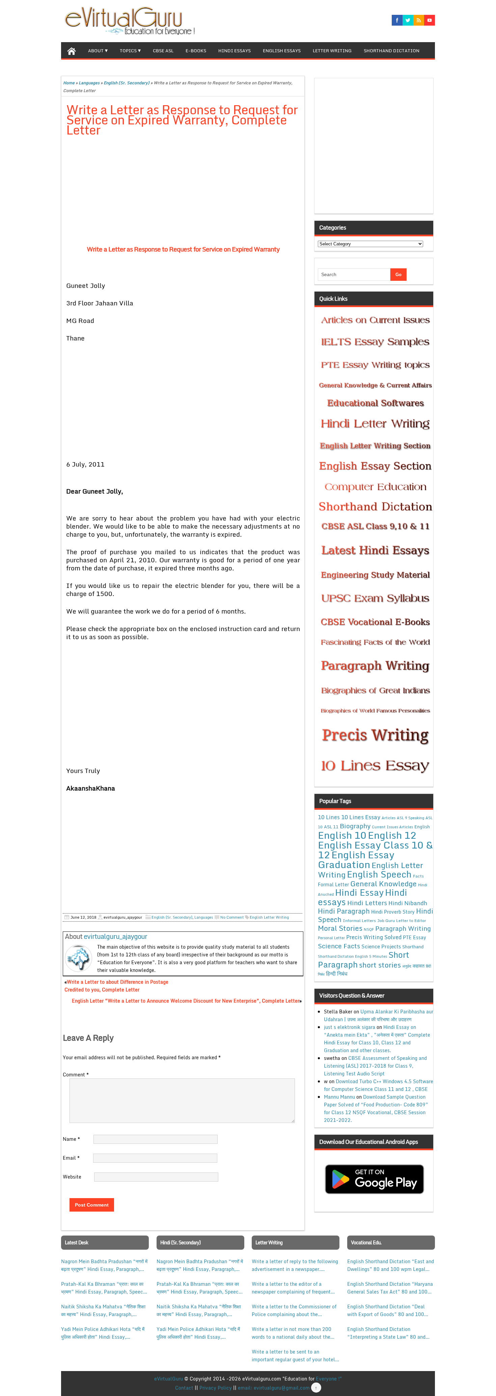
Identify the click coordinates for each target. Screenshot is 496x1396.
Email (71, 1158)
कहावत (418, 966)
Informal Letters (359, 920)
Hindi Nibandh (407, 903)
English (422, 826)
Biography (355, 826)
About (96, 50)
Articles (388, 818)
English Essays (282, 50)
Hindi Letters (367, 902)
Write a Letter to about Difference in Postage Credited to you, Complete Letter (116, 985)
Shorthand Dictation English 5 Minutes (352, 956)
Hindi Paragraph (344, 911)
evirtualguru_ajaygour (115, 936)
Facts (418, 875)
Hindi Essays (234, 50)
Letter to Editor (411, 920)
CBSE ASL (163, 50)
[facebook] (397, 20)
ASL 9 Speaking (410, 818)
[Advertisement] (183, 192)
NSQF (369, 929)
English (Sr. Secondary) (126, 83)
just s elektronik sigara (349, 1027)
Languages (89, 83)
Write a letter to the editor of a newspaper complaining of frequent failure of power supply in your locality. (291, 1288)
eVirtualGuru (168, 1379)
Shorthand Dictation (391, 50)
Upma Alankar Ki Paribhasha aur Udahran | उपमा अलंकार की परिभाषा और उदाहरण (378, 1015)
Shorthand (413, 946)
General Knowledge (383, 883)
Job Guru (386, 920)
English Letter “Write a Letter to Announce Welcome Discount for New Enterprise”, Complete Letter (185, 1001)
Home (69, 83)
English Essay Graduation (356, 859)
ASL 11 (331, 826)
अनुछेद (406, 966)
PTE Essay (414, 937)
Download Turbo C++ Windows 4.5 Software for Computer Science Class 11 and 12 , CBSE (378, 1085)
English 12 (392, 835)
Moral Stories (340, 928)
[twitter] (408, 20)
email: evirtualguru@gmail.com (274, 1388)
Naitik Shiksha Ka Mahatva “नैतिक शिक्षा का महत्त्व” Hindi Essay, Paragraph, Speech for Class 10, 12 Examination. (103, 1310)
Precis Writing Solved (374, 937)
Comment (76, 1074)
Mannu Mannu (339, 1097)
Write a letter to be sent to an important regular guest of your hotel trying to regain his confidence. (293, 1355)
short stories (380, 965)
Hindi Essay (359, 892)
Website (72, 1177)
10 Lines (329, 817)
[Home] (71, 50)
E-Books (196, 50)
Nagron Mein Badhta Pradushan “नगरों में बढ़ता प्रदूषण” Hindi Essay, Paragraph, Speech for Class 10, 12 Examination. (104, 1265)
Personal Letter (331, 938)
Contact (184, 1388)
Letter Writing (332, 50)
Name (71, 1139)
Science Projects (381, 946)
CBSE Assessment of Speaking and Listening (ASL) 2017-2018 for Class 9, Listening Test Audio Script (375, 1065)
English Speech (379, 874)
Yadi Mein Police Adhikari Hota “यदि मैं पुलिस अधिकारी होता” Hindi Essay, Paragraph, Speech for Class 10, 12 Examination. (102, 1333)
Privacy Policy (215, 1388)
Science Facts (339, 946)
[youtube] (429, 20)
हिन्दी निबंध (336, 973)
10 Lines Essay (360, 817)
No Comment (232, 917)
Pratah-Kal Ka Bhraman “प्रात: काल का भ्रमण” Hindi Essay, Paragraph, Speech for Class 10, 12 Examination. (103, 1288)
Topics (128, 50)
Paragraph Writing (403, 928)
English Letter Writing (269, 917)
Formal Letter (333, 884)
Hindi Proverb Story (393, 912)
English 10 (342, 835)
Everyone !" (329, 1379)
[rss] (418, 20)
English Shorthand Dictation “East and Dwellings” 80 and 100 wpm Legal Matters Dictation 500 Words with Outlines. (390, 1265)
